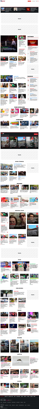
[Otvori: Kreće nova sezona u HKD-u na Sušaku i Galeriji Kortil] (4, 85)
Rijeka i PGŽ (7, 11)
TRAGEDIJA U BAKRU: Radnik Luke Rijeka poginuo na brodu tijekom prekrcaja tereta (34, 9)
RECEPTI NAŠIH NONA (32, 374)
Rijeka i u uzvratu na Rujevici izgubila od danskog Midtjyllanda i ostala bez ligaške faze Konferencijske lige (34, 282)
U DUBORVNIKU (32, 388)
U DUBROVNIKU (11, 176)
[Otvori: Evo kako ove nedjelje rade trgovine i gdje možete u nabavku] (22, 58)
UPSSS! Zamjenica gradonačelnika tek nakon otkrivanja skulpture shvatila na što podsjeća (4, 390)
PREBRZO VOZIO (16, 291)
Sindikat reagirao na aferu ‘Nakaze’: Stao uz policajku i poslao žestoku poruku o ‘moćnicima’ (17, 226)
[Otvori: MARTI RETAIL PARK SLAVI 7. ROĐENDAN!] (34, 199)
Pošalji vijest (21, 402)
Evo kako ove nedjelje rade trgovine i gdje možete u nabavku (21, 63)
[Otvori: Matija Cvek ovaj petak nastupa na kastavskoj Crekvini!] (29, 325)
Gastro (2, 367)
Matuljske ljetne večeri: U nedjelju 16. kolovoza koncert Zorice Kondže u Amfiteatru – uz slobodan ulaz (32, 321)
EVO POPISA (19, 61)
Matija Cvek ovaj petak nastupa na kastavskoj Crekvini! (34, 326)
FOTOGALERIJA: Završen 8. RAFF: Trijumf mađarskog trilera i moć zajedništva (24, 191)
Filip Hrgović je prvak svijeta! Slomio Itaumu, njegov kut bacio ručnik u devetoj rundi (8, 49)
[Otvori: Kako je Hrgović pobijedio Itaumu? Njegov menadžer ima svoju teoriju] (13, 96)
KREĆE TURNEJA (31, 84)
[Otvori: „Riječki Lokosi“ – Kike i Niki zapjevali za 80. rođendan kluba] (5, 276)
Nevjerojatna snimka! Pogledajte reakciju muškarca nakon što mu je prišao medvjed (24, 390)
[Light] (32, 1)
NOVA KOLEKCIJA (22, 202)
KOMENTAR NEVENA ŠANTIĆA (4, 344)
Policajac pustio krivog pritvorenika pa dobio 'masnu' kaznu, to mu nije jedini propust (24, 127)
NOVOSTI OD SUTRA (12, 88)
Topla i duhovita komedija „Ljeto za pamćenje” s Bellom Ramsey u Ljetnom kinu (34, 191)
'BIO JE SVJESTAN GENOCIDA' (22, 239)
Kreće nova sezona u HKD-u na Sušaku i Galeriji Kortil (4, 90)
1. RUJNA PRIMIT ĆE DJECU (33, 78)
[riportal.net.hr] (2, 407)
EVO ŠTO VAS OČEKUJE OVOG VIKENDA (22, 176)
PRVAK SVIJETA (21, 40)
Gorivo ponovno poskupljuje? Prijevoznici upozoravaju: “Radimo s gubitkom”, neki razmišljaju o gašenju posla (34, 53)
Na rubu (19, 381)
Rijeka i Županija (19, 161)
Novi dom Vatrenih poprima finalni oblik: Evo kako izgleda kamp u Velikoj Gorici (13, 241)
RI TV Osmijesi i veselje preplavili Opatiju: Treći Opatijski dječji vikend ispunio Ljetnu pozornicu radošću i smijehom (5, 143)
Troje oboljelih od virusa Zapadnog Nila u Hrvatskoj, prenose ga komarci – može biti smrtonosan (34, 361)
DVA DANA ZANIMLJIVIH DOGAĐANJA (14, 203)
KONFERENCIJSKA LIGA (23, 279)
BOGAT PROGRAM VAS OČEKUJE (14, 374)
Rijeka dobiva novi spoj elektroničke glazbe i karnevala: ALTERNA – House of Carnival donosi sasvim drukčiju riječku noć (4, 332)
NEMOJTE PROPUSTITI (34, 324)
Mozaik (19, 310)
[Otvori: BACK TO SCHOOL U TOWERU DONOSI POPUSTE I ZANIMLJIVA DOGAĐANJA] (15, 199)
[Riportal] (3, 1)
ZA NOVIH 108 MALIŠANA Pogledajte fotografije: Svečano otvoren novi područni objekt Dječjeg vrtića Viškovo (8, 9)
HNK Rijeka (22, 283)
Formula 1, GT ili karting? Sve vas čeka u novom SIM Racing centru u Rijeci (24, 115)
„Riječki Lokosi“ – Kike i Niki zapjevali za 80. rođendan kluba (4, 281)
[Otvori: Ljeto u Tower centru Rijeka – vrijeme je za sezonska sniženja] (5, 110)
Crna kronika (30, 49)
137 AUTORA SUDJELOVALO (18, 164)
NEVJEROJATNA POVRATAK (4, 47)
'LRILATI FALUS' (3, 388)
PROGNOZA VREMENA (22, 49)
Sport (20, 46)
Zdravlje (31, 363)
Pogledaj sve (35, 134)
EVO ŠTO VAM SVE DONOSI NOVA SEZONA (4, 88)
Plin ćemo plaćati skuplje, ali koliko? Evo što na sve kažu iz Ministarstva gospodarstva (4, 63)
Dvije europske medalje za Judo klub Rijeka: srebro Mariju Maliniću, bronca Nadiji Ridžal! (34, 266)
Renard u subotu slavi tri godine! (4, 377)
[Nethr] (11, 400)
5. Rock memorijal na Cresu (21, 178)
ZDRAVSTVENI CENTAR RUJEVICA (21, 140)
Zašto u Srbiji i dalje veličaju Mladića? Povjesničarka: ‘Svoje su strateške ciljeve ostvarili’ (21, 242)
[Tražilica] (36, 1)
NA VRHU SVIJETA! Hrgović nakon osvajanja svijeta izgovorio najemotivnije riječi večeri (22, 43)
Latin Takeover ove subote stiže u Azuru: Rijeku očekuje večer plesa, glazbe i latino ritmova (14, 377)
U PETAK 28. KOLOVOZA (12, 328)
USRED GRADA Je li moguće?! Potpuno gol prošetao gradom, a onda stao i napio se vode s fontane (33, 391)
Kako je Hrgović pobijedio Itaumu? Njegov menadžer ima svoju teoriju (13, 101)
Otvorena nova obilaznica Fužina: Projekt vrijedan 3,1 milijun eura (20, 78)
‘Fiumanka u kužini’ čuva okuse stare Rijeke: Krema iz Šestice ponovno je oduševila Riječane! (34, 377)
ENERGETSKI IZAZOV (3, 61)
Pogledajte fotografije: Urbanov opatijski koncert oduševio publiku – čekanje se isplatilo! (12, 320)
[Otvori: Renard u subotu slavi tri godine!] (5, 371)
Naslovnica (2, 396)
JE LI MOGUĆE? (22, 388)
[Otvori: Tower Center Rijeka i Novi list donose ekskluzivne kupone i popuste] (14, 110)
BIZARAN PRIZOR (12, 388)
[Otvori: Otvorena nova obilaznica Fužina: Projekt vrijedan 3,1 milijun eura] (7, 78)
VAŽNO (19, 88)
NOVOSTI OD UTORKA (32, 51)
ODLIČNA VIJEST (16, 76)
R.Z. (2, 351)
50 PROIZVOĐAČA (32, 57)
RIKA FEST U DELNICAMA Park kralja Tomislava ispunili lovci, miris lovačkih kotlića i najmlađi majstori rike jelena (13, 65)
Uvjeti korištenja (18, 402)
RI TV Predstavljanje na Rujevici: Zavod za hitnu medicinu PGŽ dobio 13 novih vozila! (21, 144)
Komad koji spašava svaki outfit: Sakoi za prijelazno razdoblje (33, 115)
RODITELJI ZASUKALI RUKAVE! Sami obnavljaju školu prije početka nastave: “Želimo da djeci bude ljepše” (32, 233)
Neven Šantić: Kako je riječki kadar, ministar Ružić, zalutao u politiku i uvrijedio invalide (4, 347)
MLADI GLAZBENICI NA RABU (4, 317)
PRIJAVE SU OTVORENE (4, 362)
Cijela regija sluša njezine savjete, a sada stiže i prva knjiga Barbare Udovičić (24, 376)
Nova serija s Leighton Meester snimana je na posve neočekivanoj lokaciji (5, 127)
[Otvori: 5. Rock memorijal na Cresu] (22, 173)
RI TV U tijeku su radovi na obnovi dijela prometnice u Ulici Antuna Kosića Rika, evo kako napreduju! (13, 144)
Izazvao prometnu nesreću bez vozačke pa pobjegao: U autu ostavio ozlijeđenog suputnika (19, 293)
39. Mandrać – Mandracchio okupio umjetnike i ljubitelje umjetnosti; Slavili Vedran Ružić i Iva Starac (20, 166)
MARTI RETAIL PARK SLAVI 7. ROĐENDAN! (33, 204)
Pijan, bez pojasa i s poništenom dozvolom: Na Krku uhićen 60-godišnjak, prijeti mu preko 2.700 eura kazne (21, 306)
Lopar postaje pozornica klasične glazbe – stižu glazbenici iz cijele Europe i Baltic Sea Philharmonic (4, 320)
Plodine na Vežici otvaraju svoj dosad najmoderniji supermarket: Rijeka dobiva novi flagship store (5, 205)
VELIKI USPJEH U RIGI (32, 263)
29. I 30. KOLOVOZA (32, 202)
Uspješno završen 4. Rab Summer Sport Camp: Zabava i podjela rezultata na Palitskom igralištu (4, 191)
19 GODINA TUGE (3, 239)
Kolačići (1, 402)
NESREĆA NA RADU (30, 46)
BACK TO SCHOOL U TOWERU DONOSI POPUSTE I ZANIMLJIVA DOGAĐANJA (14, 205)
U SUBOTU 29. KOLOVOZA (21, 317)
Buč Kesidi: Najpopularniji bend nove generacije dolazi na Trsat (22, 319)
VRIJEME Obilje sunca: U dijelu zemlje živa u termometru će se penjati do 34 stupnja (22, 52)
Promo (2, 117)
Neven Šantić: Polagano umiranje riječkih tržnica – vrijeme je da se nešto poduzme (14, 348)
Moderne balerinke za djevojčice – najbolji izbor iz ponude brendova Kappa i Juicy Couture (24, 205)
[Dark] (34, 1)
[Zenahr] (7, 400)
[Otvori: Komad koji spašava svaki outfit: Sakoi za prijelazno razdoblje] (34, 110)
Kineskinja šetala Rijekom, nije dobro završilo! (12, 305)
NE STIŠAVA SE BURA (12, 224)
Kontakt (24, 402)
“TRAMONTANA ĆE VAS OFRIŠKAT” (31, 319)
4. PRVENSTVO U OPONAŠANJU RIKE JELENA (12, 62)
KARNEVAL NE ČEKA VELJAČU (3, 329)
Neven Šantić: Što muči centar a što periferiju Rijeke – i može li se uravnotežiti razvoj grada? (34, 347)
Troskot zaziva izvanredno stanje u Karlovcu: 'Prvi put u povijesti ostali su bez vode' (34, 127)
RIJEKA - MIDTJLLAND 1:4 (33, 279)
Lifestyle (19, 354)
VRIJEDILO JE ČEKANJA (12, 317)
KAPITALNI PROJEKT (12, 239)
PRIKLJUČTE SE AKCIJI (3, 176)
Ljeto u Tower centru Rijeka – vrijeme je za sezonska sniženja (5, 115)
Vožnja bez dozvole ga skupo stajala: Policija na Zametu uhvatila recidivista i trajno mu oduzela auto (4, 306)
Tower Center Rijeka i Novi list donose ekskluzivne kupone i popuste (14, 115)
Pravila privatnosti (9, 402)
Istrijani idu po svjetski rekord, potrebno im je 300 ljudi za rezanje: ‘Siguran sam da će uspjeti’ (5, 365)
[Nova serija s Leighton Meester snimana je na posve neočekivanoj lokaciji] (5, 123)
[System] (33, 1)
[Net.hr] (2, 400)
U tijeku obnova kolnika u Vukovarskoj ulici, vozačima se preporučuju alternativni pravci (22, 90)
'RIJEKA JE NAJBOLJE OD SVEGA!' (13, 280)
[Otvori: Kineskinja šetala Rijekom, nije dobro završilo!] (13, 300)
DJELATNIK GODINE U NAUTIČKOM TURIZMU (30, 140)
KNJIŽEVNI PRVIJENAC (23, 374)
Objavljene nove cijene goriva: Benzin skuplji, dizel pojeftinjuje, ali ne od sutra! (14, 127)
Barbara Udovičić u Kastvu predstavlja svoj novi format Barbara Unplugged (21, 9)
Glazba (10, 322)
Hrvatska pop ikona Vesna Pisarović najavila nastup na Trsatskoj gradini (13, 331)
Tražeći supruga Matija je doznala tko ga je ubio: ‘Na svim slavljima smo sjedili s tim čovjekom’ (32, 220)
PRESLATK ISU (2, 279)
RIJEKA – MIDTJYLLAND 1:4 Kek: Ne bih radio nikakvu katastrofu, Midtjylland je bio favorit (24, 281)
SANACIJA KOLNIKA (13, 140)
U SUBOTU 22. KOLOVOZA (21, 328)
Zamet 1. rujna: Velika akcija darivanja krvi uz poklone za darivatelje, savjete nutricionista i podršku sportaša (4, 179)
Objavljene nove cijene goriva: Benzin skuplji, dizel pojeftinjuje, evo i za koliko (13, 90)
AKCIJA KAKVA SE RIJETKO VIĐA (32, 230)
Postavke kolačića (4, 402)
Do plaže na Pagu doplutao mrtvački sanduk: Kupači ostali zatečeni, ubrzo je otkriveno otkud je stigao (14, 390)
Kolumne (19, 337)
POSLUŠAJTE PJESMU (34, 328)
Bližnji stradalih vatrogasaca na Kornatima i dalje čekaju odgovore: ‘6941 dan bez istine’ (4, 242)
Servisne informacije (14, 402)
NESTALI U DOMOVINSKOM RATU (32, 217)
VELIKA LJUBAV (20, 99)
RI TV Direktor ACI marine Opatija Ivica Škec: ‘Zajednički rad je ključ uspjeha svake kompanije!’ (30, 144)
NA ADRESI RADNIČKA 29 (4, 202)
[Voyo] (4, 400)
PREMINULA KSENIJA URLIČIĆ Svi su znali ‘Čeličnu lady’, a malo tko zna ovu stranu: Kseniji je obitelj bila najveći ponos (22, 102)
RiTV (2, 147)
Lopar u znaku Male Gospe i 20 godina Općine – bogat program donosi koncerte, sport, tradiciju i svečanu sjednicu (14, 192)
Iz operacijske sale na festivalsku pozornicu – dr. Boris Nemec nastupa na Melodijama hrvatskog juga (34, 330)
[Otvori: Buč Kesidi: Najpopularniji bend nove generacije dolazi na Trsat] (22, 314)
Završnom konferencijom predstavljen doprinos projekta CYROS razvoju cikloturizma (13, 178)
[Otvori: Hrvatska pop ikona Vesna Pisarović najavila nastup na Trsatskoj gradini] (13, 326)
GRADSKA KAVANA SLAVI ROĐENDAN (4, 375)
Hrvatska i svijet (21, 54)
